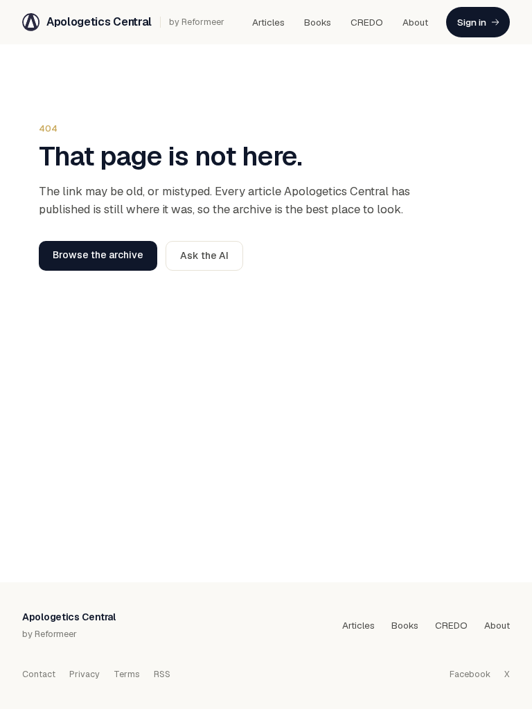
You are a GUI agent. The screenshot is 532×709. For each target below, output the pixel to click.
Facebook (470, 674)
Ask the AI (204, 255)
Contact (38, 674)
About (415, 22)
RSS (162, 674)
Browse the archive (98, 255)
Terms (127, 674)
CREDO (367, 22)
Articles (268, 22)
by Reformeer (196, 22)
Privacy (84, 674)
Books (317, 22)
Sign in (471, 22)
